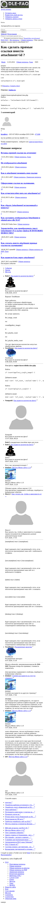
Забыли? (4, 34)
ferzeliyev (4, 134)
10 (2, 189)
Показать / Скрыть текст (11, 86)
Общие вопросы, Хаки (22, 157)
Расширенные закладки (23, 647)
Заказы (7, 270)
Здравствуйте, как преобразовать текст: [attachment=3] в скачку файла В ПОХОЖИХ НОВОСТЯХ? (22, 230)
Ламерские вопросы (16, 872)
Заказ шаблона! (11, 809)
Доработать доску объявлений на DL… (20, 807)
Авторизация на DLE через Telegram (19, 842)
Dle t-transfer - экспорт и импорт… (18, 837)
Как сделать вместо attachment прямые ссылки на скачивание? (19, 244)
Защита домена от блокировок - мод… (19, 835)
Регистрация (12, 34)
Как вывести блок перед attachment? (18, 257)
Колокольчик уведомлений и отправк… (20, 849)
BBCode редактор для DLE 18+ (17, 828)
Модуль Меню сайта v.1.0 (21, 468)
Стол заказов (10, 891)
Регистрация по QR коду (14, 819)
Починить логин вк (13, 814)
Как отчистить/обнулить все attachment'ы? (21, 193)
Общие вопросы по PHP (18, 870)
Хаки (31, 62)
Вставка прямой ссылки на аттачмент (18, 153)
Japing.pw (12, 90)
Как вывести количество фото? (22, 276)
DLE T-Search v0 (11, 844)
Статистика (9, 897)
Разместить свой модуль (14, 15)
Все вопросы (14, 40)
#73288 (37, 134)
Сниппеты (9, 895)
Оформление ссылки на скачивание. (18, 183)
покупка (8, 802)
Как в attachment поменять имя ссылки (19, 173)
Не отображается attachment (14, 163)
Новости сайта (10, 887)
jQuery (11, 879)
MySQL (12, 885)
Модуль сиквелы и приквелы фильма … (20, 824)
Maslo (3, 62)
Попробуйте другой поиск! (32, 38)
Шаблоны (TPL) (15, 876)
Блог (7, 889)
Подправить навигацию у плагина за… (20, 812)
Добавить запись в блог (13, 19)
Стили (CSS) (14, 877)
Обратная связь (10, 898)
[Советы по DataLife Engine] (15, 7)
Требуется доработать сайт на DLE (18, 821)
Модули (8, 272)
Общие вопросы (27, 40)
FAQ (7, 862)
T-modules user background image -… (18, 840)
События (8, 268)
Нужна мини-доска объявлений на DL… (20, 817)
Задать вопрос (6, 9)
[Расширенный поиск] (22, 36)
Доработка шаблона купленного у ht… (19, 805)
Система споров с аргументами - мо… (19, 847)
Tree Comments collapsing (14, 832)
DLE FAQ (4, 40)
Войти (4, 32)
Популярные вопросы (17, 864)
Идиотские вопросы (16, 874)
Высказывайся (6, 855)
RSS (28, 853)
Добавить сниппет (12, 17)
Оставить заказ (10, 13)
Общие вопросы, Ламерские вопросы (27, 177)
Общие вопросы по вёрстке (19, 868)
